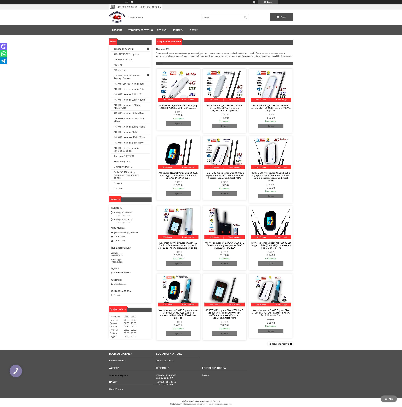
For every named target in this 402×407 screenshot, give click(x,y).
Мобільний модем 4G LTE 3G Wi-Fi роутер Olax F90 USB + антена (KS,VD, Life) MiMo (271, 108)
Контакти (178, 30)
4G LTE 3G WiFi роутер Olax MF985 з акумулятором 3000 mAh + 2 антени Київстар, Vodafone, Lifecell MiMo (224, 175)
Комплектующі (122, 161)
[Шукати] (245, 17)
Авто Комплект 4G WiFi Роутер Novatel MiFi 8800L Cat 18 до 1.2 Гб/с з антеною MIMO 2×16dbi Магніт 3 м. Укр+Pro (178, 314)
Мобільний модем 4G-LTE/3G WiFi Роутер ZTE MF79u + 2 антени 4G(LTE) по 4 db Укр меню (224, 108)
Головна (117, 30)
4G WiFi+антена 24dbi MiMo (129, 142)
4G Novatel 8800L (123, 59)
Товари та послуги (139, 30)
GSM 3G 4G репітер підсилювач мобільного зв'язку (126, 175)
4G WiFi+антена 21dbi (125, 132)
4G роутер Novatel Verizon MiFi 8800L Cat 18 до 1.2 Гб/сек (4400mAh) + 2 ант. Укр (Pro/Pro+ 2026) (178, 175)
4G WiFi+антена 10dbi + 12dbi (129, 99)
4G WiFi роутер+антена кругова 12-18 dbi (126, 149)
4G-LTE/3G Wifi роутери (126, 54)
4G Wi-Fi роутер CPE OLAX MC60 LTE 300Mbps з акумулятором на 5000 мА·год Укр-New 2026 (224, 245)
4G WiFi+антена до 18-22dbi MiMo (129, 120)
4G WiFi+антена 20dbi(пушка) (129, 126)
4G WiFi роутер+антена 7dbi (129, 89)
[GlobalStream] (117, 17)
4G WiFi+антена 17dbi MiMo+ (129, 113)
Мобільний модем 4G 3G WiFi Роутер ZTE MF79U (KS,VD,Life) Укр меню (178, 106)
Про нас (161, 30)
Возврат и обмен (117, 360)
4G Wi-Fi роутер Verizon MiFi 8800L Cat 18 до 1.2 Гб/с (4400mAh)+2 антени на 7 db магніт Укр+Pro (271, 245)
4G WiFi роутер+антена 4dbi (129, 83)
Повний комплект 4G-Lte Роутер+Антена (127, 77)
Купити (178, 123)
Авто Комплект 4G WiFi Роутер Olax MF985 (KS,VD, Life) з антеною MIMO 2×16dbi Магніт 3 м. (271, 313)
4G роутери (285, 56)
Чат (391, 399)
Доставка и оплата (165, 360)
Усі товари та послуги (279, 344)
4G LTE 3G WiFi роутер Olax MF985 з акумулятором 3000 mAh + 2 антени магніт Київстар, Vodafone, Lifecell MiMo (271, 177)
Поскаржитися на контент (194, 404)
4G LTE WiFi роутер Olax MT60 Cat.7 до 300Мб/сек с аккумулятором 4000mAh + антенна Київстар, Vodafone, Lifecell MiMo (224, 314)
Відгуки (194, 30)
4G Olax (118, 65)
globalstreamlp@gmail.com (126, 232)
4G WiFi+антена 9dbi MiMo (128, 94)
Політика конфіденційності (220, 404)
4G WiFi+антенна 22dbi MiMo (129, 137)
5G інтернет (120, 70)
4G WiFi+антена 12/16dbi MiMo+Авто (127, 106)
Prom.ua (216, 401)
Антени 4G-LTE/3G (124, 156)
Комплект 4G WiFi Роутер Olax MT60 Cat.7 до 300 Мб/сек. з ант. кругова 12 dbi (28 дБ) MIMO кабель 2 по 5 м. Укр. (178, 245)
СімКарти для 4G (123, 166)
